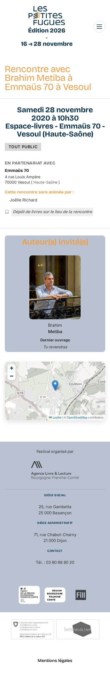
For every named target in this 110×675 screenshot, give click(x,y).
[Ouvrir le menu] (99, 26)
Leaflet (56, 417)
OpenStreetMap (77, 417)
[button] (55, 385)
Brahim (55, 328)
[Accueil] (47, 15)
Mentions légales (55, 660)
